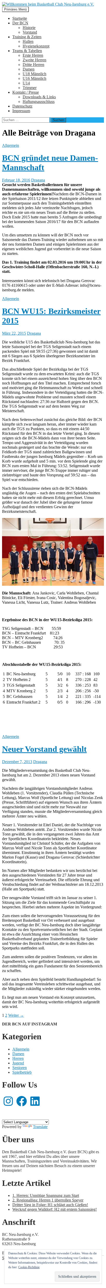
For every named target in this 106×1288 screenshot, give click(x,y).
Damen (28, 69)
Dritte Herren (33, 64)
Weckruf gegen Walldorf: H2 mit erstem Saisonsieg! (54, 1209)
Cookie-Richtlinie (29, 1267)
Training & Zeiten (26, 37)
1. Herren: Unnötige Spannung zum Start (45, 1195)
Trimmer (30, 87)
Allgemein (10, 145)
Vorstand (30, 32)
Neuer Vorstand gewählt (44, 749)
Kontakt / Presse (25, 92)
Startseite (19, 18)
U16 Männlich (34, 78)
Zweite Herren (34, 60)
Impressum (21, 111)
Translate (40, 1126)
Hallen (28, 41)
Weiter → (16, 1015)
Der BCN (20, 23)
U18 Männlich (34, 74)
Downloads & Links (39, 97)
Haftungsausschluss (39, 101)
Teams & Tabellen (27, 51)
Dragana (38, 180)
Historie (29, 27)
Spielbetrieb (22, 1072)
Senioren (19, 1067)
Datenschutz (22, 106)
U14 (26, 83)
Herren (18, 1058)
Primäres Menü (15, 9)
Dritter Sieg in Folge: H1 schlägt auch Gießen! (50, 1205)
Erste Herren (33, 55)
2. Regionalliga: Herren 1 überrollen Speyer (47, 1200)
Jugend (18, 1063)
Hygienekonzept (36, 46)
